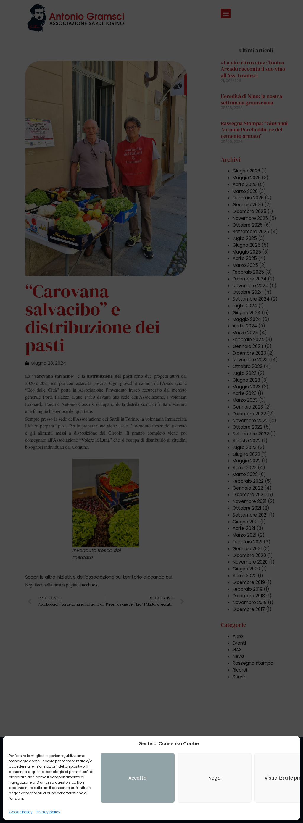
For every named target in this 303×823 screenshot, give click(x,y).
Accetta (137, 778)
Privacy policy (48, 811)
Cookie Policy (21, 811)
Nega (214, 778)
